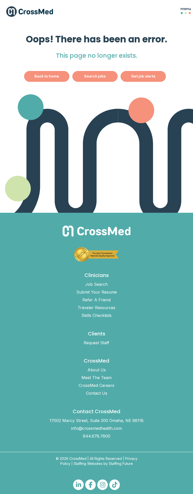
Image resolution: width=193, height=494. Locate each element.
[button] (182, 12)
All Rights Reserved (106, 458)
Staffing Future (121, 463)
